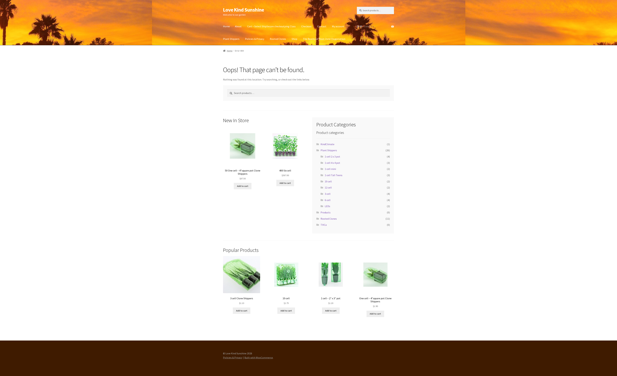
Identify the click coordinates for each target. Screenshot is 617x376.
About (238, 26)
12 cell (328, 187)
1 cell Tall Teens (333, 175)
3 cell (328, 193)
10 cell (328, 181)
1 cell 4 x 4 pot (332, 162)
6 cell (328, 200)
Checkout (306, 26)
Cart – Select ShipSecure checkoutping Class (271, 26)
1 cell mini (330, 169)
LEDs (327, 206)
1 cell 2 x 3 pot (332, 156)
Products (326, 212)
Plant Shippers (231, 38)
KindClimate (327, 144)
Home (226, 26)
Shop (294, 38)
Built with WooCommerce (258, 357)
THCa (324, 224)
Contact (321, 26)
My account (338, 26)
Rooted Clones (278, 38)
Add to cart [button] (242, 186)
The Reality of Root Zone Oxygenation (324, 38)
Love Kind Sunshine (243, 10)
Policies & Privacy (254, 38)
